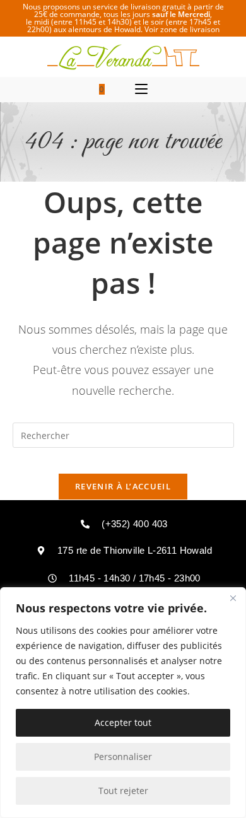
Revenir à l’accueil (123, 486)
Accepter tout (123, 722)
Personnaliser (123, 756)
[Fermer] (232, 597)
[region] (123, 702)
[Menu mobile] (141, 89)
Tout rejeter (123, 791)
